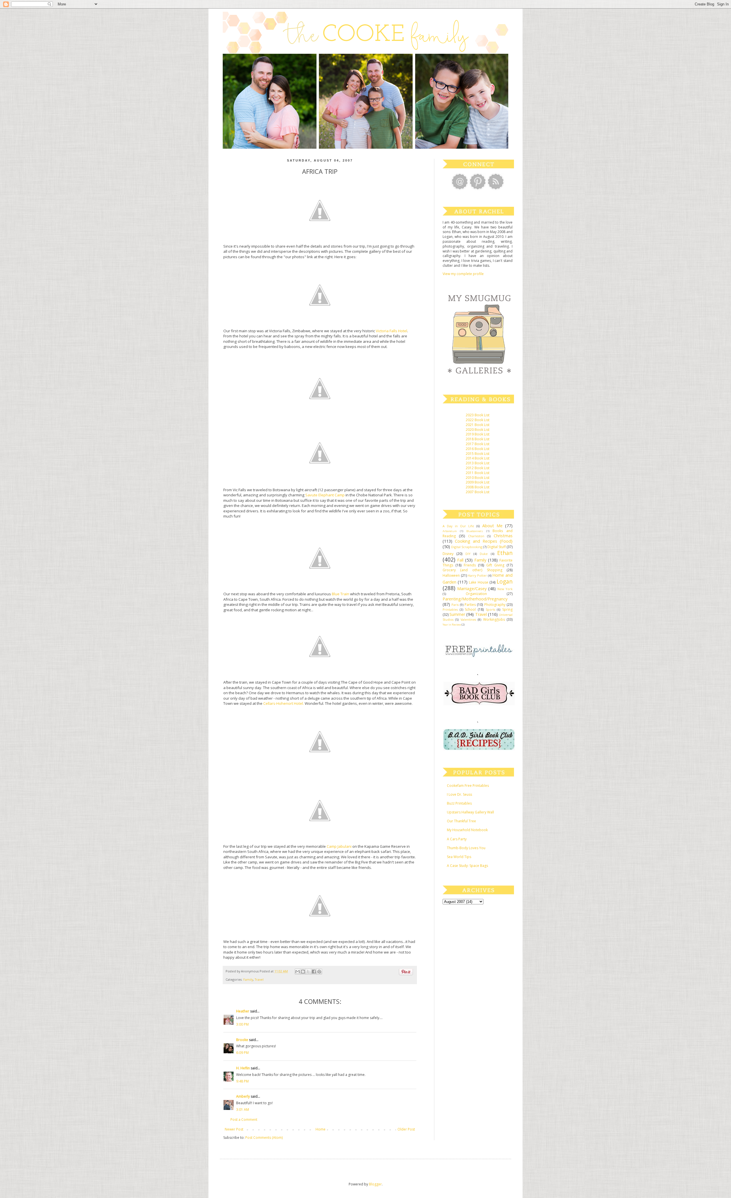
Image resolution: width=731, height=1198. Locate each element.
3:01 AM (242, 1109)
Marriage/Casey (472, 588)
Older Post (406, 1129)
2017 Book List (477, 443)
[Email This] (297, 971)
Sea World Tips (459, 856)
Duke (484, 554)
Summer (457, 614)
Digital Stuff (496, 546)
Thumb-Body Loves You (466, 847)
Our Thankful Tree (461, 821)
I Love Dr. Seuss (459, 794)
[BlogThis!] (303, 971)
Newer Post (234, 1129)
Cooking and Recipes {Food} (484, 541)
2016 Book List (477, 448)
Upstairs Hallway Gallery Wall (470, 812)
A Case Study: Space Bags (467, 865)
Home (321, 1129)
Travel (259, 979)
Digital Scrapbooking (466, 547)
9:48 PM (242, 1081)
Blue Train (341, 593)
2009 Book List (477, 482)
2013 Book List (477, 463)
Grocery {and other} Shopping (472, 570)
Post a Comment (243, 1119)
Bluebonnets (474, 531)
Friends (470, 565)
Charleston (476, 536)
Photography (494, 604)
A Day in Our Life (458, 526)
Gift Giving (495, 565)
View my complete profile (463, 273)
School (470, 609)
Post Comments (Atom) (264, 1137)
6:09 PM (242, 1052)
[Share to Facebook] (314, 971)
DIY (468, 554)
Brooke (242, 1039)
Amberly (243, 1096)
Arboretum (450, 531)
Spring (507, 609)
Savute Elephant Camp (325, 494)
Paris (455, 604)
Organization (476, 593)
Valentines (468, 619)
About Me (492, 525)
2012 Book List (477, 467)
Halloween (451, 575)
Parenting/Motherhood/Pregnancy (475, 599)
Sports (490, 609)
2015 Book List (477, 453)
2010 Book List (477, 477)
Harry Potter (477, 575)
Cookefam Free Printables (468, 785)
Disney (448, 553)
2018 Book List (477, 439)
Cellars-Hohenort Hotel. (283, 703)
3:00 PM (242, 1024)
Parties (470, 604)
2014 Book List (477, 458)
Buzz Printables (459, 803)
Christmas (503, 535)
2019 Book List (477, 434)
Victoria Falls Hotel (391, 330)
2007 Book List (477, 491)
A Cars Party (457, 839)
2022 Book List (477, 419)
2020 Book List (477, 429)
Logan (505, 581)
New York (505, 589)
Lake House (478, 582)
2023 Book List (477, 415)
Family (248, 979)
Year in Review (452, 624)
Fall (460, 560)
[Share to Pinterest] (319, 971)
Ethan (505, 553)
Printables (450, 609)
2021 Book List (477, 424)
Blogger (375, 1184)
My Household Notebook (467, 829)
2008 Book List (477, 487)
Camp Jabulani (339, 846)
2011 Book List (477, 472)
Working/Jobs (494, 619)
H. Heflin (243, 1068)
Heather (242, 1011)
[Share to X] (308, 971)
